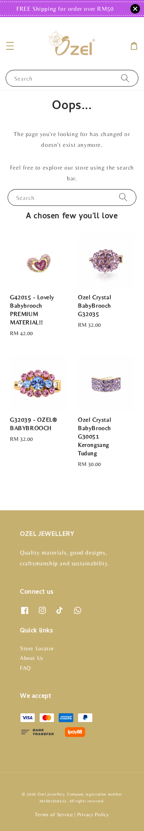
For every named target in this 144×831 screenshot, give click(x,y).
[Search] (125, 78)
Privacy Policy (93, 814)
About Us (31, 658)
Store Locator (37, 648)
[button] (10, 46)
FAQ (25, 668)
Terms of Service (54, 814)
